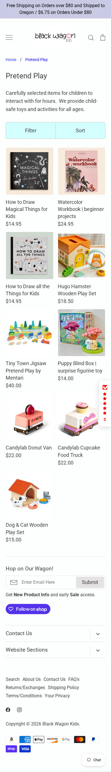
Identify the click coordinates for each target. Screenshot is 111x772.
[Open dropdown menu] (97, 634)
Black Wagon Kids (60, 724)
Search (13, 679)
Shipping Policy (63, 687)
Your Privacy (57, 695)
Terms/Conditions (24, 695)
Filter (30, 130)
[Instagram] (19, 709)
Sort (80, 130)
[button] (105, 403)
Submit (90, 582)
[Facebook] (8, 709)
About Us (31, 679)
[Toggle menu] (9, 37)
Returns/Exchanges (25, 687)
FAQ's (73, 679)
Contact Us (54, 679)
